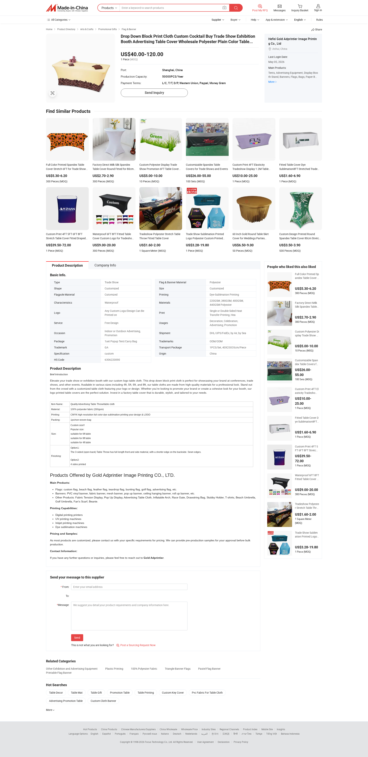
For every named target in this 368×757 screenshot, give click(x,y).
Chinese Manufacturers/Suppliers (138, 729)
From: (65, 587)
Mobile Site (267, 729)
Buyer (234, 19)
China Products (109, 729)
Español (106, 733)
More (271, 82)
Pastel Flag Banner (209, 668)
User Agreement (205, 741)
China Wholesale (168, 729)
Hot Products (90, 729)
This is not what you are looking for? (92, 645)
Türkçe (258, 733)
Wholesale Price (189, 729)
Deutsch (177, 733)
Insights (281, 729)
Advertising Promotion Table (66, 701)
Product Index (250, 729)
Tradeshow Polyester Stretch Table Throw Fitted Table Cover (307, 506)
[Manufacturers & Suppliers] (67, 8)
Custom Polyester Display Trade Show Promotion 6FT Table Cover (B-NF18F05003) (307, 333)
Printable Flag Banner (59, 672)
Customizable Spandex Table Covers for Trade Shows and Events (307, 362)
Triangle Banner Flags (178, 668)
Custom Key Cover (173, 692)
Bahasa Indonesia (290, 733)
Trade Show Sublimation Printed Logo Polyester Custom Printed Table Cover (306, 534)
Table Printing (146, 692)
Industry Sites (209, 729)
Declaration (224, 741)
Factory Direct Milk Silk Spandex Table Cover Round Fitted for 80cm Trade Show (306, 305)
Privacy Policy (241, 741)
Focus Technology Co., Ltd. (159, 741)
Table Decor (56, 692)
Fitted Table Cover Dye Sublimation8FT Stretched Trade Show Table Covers (307, 420)
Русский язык (150, 733)
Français (134, 733)
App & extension (275, 19)
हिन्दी (235, 733)
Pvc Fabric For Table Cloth (207, 692)
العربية (204, 733)
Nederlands (191, 733)
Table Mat (77, 692)
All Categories (59, 19)
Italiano (165, 733)
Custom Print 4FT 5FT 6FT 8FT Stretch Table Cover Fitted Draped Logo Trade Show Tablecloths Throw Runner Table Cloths (307, 448)
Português (120, 733)
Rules (319, 19)
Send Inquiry (154, 93)
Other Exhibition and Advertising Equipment (72, 668)
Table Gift (96, 692)
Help (253, 19)
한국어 (215, 733)
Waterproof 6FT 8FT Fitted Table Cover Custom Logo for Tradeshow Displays (307, 477)
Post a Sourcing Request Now (136, 645)
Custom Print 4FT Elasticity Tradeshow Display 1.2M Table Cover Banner (307, 391)
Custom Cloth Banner (103, 701)
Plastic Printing (114, 668)
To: (67, 596)
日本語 (226, 733)
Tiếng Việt (271, 733)
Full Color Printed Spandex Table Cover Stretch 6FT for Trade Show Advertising (307, 276)
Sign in (318, 10)
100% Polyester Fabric (144, 668)
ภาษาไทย (246, 733)
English (94, 733)
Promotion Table (120, 692)
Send (77, 637)
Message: (63, 605)
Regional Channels (229, 729)
